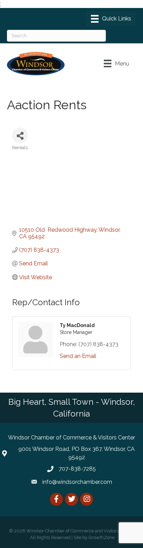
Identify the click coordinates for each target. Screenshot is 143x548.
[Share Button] (20, 135)
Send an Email (78, 356)
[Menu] (111, 18)
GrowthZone (102, 537)
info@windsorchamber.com (77, 482)
